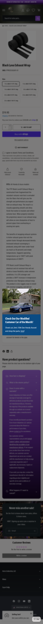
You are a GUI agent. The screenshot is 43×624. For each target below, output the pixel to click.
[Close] (38, 292)
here (22, 331)
